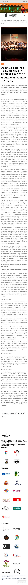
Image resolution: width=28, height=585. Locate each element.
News (3, 63)
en (26, 1)
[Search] (24, 15)
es (24, 1)
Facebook (1, 1)
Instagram (4, 1)
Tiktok (6, 1)
